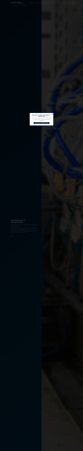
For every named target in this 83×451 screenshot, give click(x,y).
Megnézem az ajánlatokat (41, 123)
